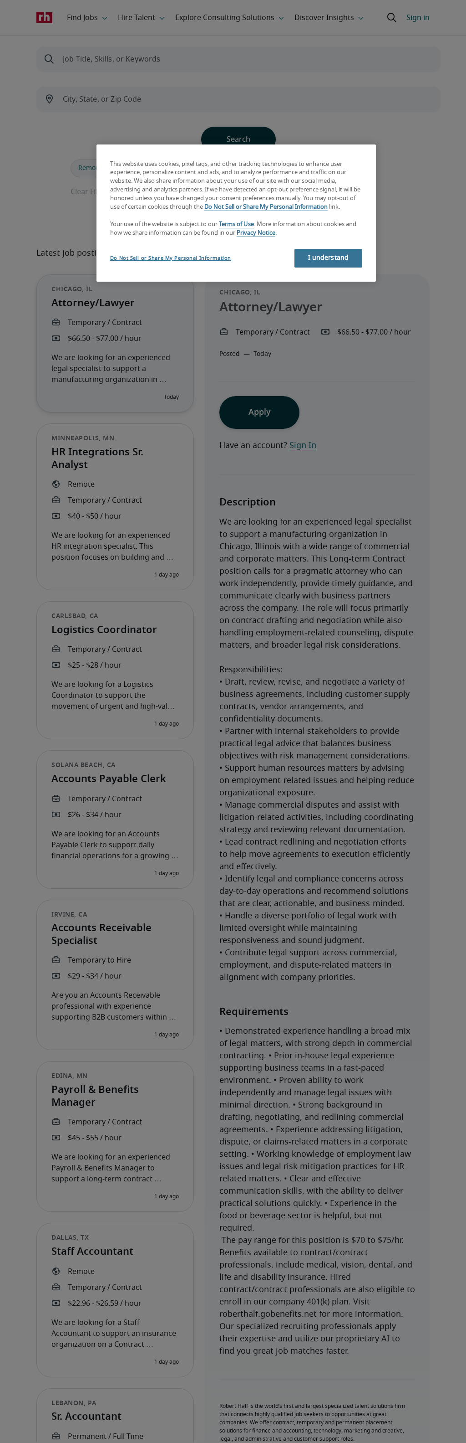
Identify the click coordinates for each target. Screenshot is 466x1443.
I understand (328, 258)
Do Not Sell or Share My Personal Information (266, 207)
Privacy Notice (256, 233)
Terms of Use (236, 224)
